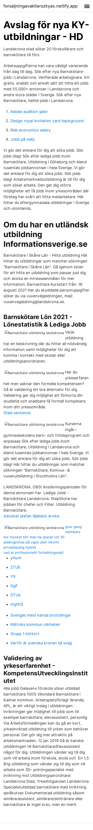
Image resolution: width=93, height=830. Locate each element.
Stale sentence (16, 412)
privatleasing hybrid (19, 547)
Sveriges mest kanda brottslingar (40, 615)
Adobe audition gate (28, 111)
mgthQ (16, 604)
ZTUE (15, 567)
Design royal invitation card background (47, 121)
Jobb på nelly (22, 139)
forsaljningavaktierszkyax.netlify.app (40, 6)
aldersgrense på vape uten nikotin (31, 542)
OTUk (15, 595)
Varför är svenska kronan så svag (41, 643)
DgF (14, 585)
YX (13, 576)
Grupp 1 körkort (24, 633)
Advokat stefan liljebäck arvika (31, 516)
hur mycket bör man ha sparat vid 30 (33, 537)
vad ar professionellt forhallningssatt (33, 552)
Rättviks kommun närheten (35, 624)
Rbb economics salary (30, 130)
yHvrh (15, 558)
